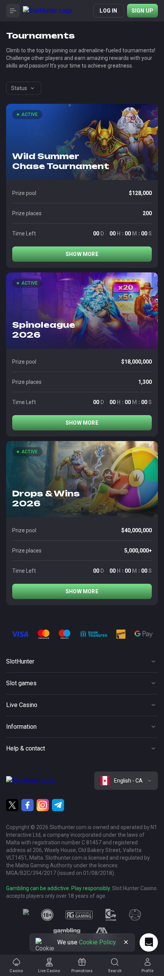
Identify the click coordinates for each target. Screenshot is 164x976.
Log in (108, 11)
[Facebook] (27, 805)
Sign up (142, 11)
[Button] (13, 11)
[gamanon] (135, 915)
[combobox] (23, 88)
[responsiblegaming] (79, 915)
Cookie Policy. (98, 942)
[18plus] (47, 915)
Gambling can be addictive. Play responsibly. (58, 888)
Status (19, 88)
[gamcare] (111, 915)
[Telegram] (58, 805)
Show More (82, 254)
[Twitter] (12, 805)
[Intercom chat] (149, 942)
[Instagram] (43, 805)
